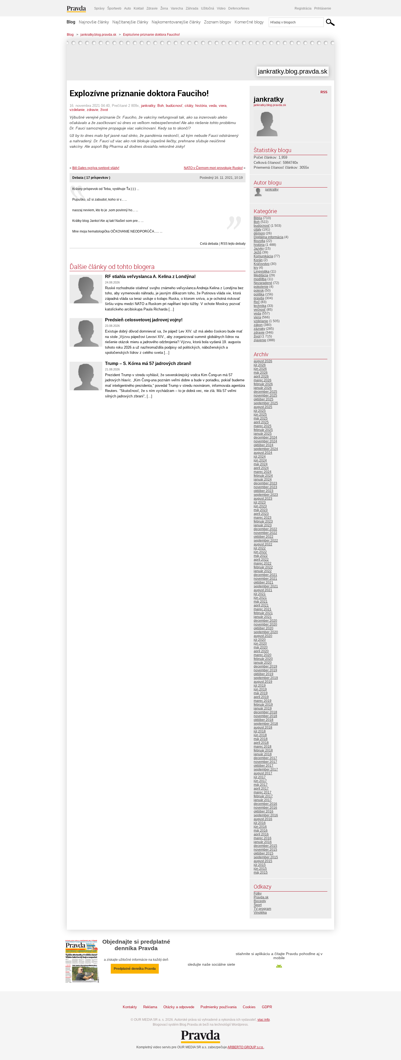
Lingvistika (262, 271)
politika (259, 294)
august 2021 (263, 590)
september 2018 (266, 724)
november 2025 (265, 395)
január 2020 (263, 663)
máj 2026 (261, 373)
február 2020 (263, 659)
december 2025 (265, 392)
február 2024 (263, 476)
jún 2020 (260, 643)
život (104, 110)
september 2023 (266, 495)
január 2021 (263, 617)
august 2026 (263, 361)
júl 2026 (260, 365)
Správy (99, 8)
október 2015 (263, 853)
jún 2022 (260, 552)
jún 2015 (260, 869)
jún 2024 (260, 460)
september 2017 (266, 769)
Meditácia (261, 275)
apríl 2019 (261, 697)
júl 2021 (260, 594)
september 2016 (266, 815)
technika (260, 306)
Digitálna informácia (268, 237)
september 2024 (266, 449)
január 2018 (263, 754)
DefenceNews (238, 8)
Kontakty (130, 1007)
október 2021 (263, 582)
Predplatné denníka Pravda (135, 969)
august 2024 (263, 453)
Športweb (114, 8)
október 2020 (263, 628)
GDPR (267, 1007)
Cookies (249, 1007)
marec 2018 (262, 746)
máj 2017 (261, 785)
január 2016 (263, 842)
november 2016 (265, 808)
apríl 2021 (261, 605)
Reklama (150, 1007)
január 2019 (263, 708)
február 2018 (263, 750)
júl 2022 (260, 548)
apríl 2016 (261, 834)
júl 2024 (260, 456)
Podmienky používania (218, 1007)
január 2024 (263, 479)
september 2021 (266, 586)
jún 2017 (260, 781)
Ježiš (257, 252)
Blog (71, 22)
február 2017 (263, 796)
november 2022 (265, 533)
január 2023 (263, 525)
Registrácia (303, 8)
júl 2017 (260, 777)
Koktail (139, 8)
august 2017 (263, 773)
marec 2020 (262, 655)
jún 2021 (260, 598)
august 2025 (263, 407)
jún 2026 (260, 369)
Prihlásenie (322, 8)
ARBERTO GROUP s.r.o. (246, 1047)
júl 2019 (260, 685)
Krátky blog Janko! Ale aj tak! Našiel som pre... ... (107, 221)
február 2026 (263, 384)
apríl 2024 (261, 468)
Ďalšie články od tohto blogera (112, 266)
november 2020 (265, 624)
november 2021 (265, 579)
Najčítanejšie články (130, 22)
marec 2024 (262, 472)
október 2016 (263, 811)
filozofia (259, 241)
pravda (259, 298)
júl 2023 (260, 502)
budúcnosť (174, 106)
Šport (258, 905)
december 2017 (265, 758)
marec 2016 (262, 838)
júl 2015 (260, 865)
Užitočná (207, 8)
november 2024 (265, 441)
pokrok (259, 290)
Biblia (258, 218)
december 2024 (265, 437)
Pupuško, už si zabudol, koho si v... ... (99, 199)
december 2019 (265, 666)
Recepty (260, 901)
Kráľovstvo (262, 264)
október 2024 (263, 445)
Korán (258, 260)
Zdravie (152, 8)
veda (213, 106)
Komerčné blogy (249, 22)
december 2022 (265, 529)
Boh (160, 106)
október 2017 (263, 766)
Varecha (177, 8)
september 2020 (266, 632)
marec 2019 (262, 701)
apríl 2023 (261, 514)
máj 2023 (261, 510)
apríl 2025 (261, 422)
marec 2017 (262, 792)
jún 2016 (260, 827)
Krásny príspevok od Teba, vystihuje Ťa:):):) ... (105, 189)
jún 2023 (260, 506)
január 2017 (263, 800)
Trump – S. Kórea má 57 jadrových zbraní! (148, 363)
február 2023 (263, 521)
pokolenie (261, 287)
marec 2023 (262, 518)
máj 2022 (261, 556)
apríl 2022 (261, 559)
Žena (164, 8)
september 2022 (266, 540)
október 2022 (263, 537)
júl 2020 (260, 640)
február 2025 (263, 430)
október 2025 (263, 399)
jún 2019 (260, 689)
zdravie (92, 110)
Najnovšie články (94, 22)
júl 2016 (260, 823)
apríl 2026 (261, 376)
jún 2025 (260, 414)
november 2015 (265, 849)
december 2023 (265, 483)
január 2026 (263, 388)
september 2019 (266, 678)
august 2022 (263, 544)
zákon (258, 325)
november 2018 (265, 716)
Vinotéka (260, 912)
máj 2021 (261, 601)
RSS (324, 92)
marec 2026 (262, 380)
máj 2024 (261, 464)
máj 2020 (261, 647)
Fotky (258, 893)
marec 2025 (262, 426)
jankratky (148, 106)
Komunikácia (263, 256)
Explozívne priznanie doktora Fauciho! (151, 35)
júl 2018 (260, 731)
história (201, 106)
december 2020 (265, 621)
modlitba (260, 279)
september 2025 (266, 403)
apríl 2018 (261, 743)
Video (221, 8)
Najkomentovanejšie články (176, 22)
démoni (259, 233)
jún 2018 (260, 735)
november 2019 (265, 670)
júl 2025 (260, 411)
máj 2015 (261, 872)
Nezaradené (263, 283)
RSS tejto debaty (233, 244)
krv (256, 268)
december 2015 (265, 846)
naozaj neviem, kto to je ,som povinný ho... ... (105, 210)
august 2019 (263, 682)
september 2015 (266, 857)
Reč (257, 302)
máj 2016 (261, 830)
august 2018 (263, 727)
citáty (189, 106)
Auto (127, 8)
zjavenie (260, 340)
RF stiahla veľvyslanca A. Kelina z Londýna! (150, 276)
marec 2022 (262, 563)
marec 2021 (262, 609)
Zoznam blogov (217, 22)
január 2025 (263, 434)
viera (222, 106)
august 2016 (263, 819)
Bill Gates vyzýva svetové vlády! (95, 168)
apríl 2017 (261, 788)
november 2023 (265, 487)
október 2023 (263, 491)
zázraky (259, 329)
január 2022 (263, 571)
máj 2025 (261, 418)
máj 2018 (261, 739)
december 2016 (265, 804)
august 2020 (263, 636)
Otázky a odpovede (178, 1007)
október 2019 (263, 674)
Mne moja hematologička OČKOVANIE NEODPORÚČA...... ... (117, 231)
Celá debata (209, 244)
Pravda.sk (261, 897)
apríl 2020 (261, 651)
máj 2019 (261, 693)
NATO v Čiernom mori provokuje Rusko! (213, 168)
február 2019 (263, 704)
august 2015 (263, 861)
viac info (264, 1020)
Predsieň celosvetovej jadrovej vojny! (143, 320)
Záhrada (192, 8)
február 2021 (263, 613)
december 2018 (265, 712)
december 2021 (265, 575)
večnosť (260, 310)
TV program (262, 909)
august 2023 (263, 498)
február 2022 (263, 567)
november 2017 (265, 762)
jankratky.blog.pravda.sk (98, 35)
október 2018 (263, 720)
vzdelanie (77, 110)
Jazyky (259, 248)
